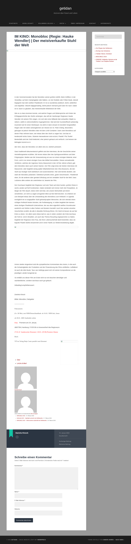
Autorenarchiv (17, 437)
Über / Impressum (77, 23)
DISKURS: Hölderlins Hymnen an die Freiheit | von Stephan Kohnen (106, 60)
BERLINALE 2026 (21, 415)
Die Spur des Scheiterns (103, 51)
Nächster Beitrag (64, 444)
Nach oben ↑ (120, 539)
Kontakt (92, 23)
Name (17, 492)
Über (18, 360)
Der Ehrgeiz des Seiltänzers (104, 48)
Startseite (13, 23)
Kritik (62, 23)
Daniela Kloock (18, 389)
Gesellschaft (28, 23)
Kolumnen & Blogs (45, 23)
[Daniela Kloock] (26, 388)
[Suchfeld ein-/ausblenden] (121, 23)
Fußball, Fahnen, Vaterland (104, 54)
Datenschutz (106, 23)
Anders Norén (108, 539)
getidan (66, 8)
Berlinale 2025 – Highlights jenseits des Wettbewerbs (30, 418)
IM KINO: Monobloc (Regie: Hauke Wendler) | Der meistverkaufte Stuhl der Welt (45, 40)
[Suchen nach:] (108, 37)
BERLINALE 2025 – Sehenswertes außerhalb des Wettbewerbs (32, 420)
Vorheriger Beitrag (65, 441)
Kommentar (19, 465)
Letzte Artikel (22, 363)
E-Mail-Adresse (20, 500)
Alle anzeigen (34, 413)
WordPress (42, 539)
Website (17, 509)
